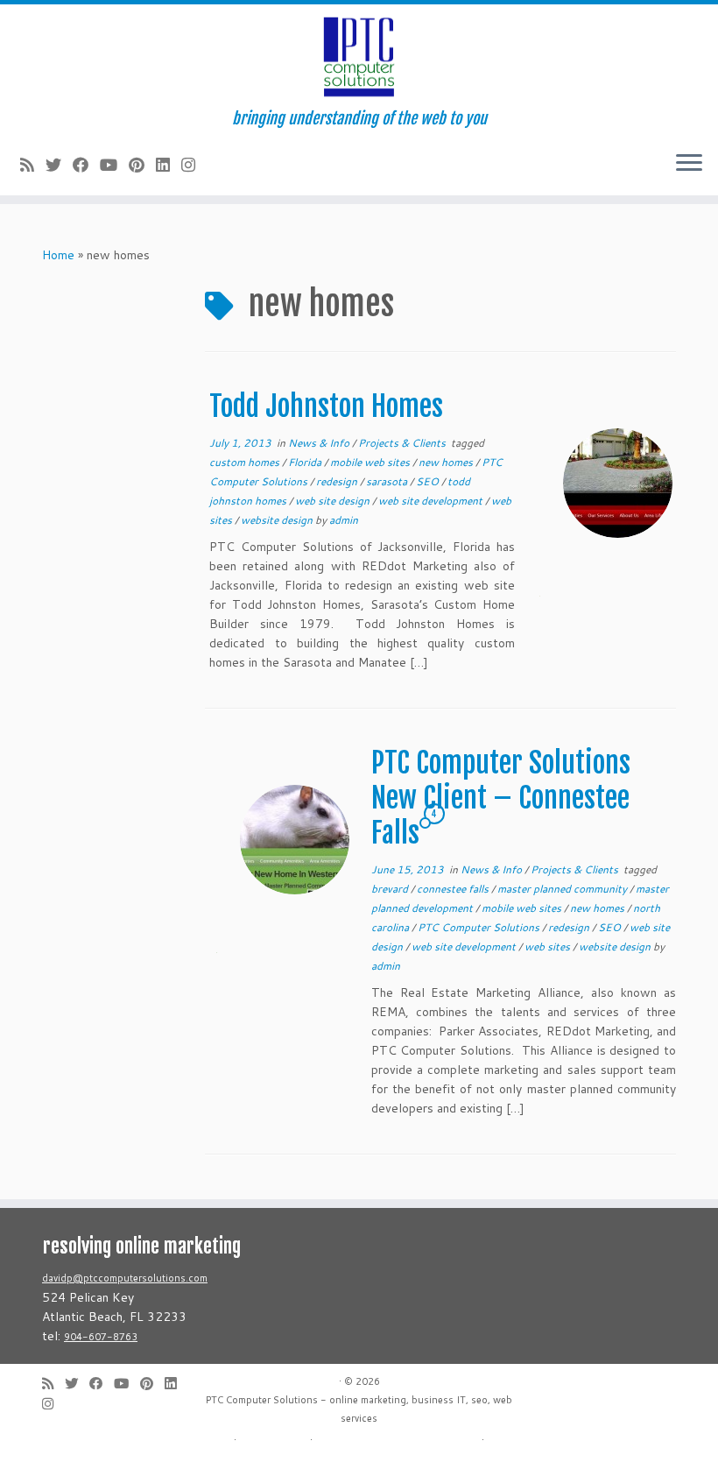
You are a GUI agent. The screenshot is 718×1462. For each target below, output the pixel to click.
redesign (338, 481)
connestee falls (454, 888)
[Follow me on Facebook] (86, 164)
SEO (428, 481)
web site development (431, 500)
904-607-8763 (100, 1337)
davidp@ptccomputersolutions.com (125, 1278)
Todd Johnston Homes (326, 406)
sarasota (388, 481)
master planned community (563, 888)
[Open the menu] (689, 164)
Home (58, 255)
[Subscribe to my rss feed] (33, 164)
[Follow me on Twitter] (59, 164)
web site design (333, 500)
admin (343, 519)
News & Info (320, 442)
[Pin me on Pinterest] (142, 164)
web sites (548, 946)
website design (278, 519)
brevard (391, 888)
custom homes (245, 462)
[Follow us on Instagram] (194, 164)
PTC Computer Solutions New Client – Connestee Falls (500, 798)
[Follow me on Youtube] (114, 164)
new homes (447, 462)
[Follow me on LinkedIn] (168, 164)
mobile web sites (371, 462)
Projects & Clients (403, 442)
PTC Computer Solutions (480, 927)
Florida (306, 462)
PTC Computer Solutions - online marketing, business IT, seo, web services (359, 1409)
